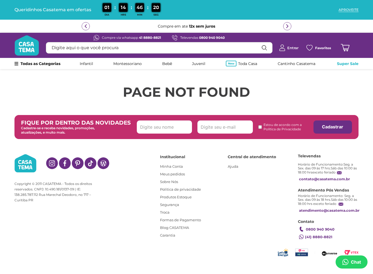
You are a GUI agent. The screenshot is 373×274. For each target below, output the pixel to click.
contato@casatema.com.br (324, 179)
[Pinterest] (78, 163)
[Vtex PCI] (301, 252)
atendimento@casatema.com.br (329, 210)
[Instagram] (52, 163)
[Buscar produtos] (264, 48)
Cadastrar (332, 126)
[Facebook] (65, 163)
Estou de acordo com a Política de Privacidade (283, 127)
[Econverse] (330, 252)
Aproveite (349, 10)
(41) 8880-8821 (318, 237)
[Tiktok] (90, 163)
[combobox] (159, 48)
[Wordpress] (103, 163)
